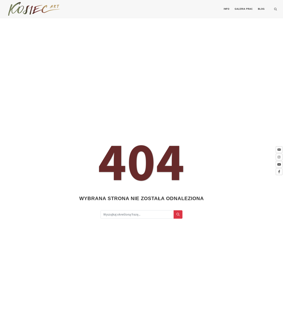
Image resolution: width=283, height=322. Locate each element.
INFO (226, 9)
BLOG (261, 9)
